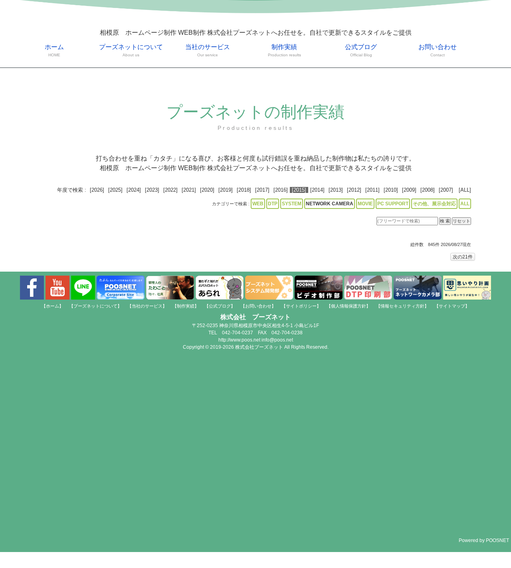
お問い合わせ (437, 50)
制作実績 (284, 50)
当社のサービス (207, 50)
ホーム (54, 50)
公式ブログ (361, 50)
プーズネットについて (131, 50)
